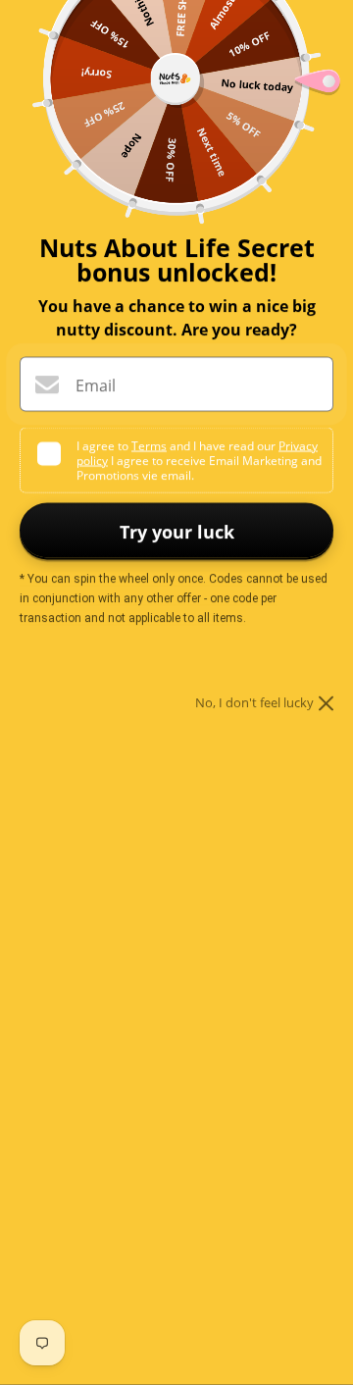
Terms (149, 445)
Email (96, 385)
